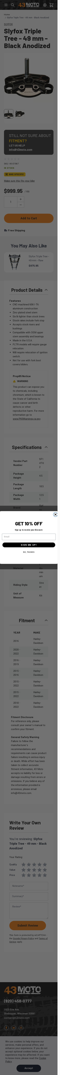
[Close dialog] (55, 514)
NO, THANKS (28, 552)
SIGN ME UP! (29, 544)
